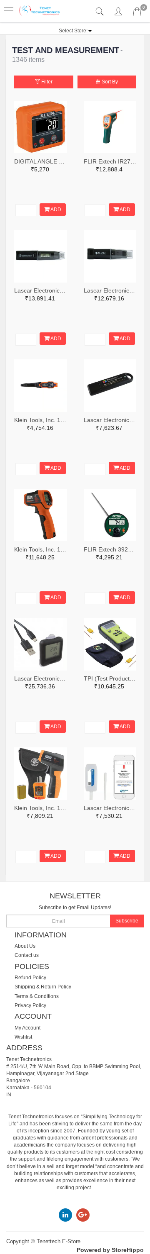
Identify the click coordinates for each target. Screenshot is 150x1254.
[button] (75, 31)
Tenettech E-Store (58, 1241)
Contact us (27, 955)
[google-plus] (83, 1214)
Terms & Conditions (37, 996)
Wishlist (23, 1037)
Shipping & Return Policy (43, 987)
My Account (27, 1028)
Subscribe (126, 921)
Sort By (109, 82)
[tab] (100, 11)
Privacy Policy (30, 1005)
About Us (25, 946)
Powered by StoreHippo (110, 1250)
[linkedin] (65, 1214)
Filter (46, 82)
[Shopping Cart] (137, 13)
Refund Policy (30, 978)
